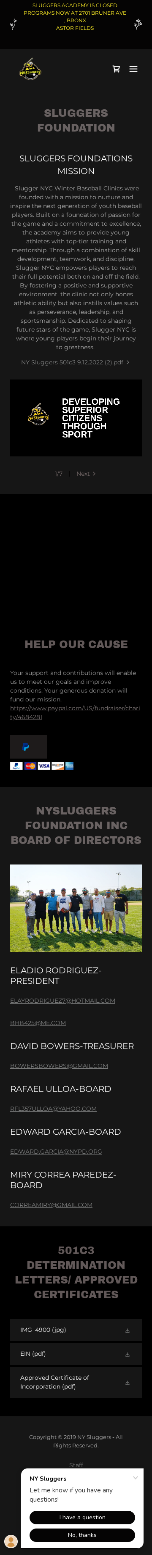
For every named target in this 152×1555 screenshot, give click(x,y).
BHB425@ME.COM (38, 1023)
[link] (30, 69)
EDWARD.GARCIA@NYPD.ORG (56, 1151)
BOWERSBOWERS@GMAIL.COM (59, 1066)
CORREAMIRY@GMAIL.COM (51, 1205)
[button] (133, 69)
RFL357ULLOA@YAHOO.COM (53, 1108)
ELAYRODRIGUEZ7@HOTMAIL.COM (62, 1000)
